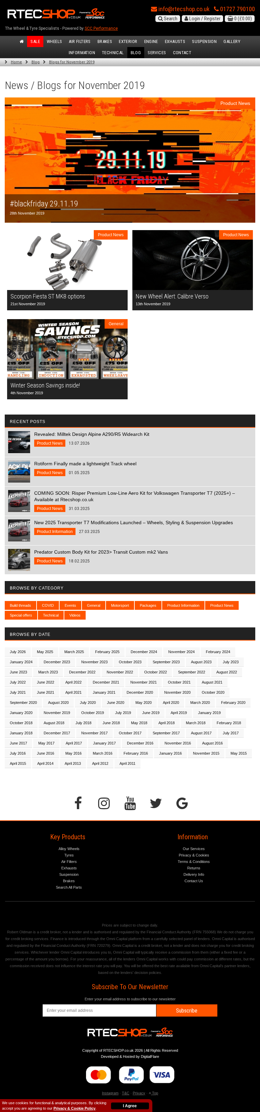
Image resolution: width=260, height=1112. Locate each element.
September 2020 (23, 702)
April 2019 (179, 713)
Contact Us (194, 881)
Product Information (183, 605)
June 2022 (45, 682)
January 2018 (21, 733)
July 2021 (18, 692)
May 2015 (239, 753)
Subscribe (186, 1010)
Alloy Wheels (69, 849)
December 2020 (140, 692)
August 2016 (212, 743)
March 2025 (74, 652)
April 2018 (166, 723)
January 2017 (104, 743)
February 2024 (218, 652)
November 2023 (94, 662)
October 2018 (21, 723)
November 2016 (178, 743)
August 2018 (54, 723)
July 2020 (88, 702)
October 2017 (130, 733)
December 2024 (144, 652)
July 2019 (123, 713)
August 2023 (201, 662)
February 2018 (229, 723)
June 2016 (45, 753)
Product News (222, 605)
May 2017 (46, 743)
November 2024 (181, 652)
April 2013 (73, 763)
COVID (48, 605)
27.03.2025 (133, 527)
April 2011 (127, 763)
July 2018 (83, 723)
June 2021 (45, 692)
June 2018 (111, 723)
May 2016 (73, 753)
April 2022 (73, 682)
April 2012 (100, 763)
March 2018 (195, 723)
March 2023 (48, 672)
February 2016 (136, 753)
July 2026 (18, 652)
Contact (182, 52)
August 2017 (201, 733)
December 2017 (57, 733)
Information (82, 52)
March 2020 (200, 702)
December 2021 (106, 682)
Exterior (128, 41)
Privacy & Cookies (194, 855)
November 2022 (120, 672)
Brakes (105, 41)
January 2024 (21, 662)
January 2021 (104, 692)
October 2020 (213, 692)
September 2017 (166, 733)
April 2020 (171, 702)
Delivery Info (193, 874)
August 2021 (212, 682)
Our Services (194, 849)
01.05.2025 (85, 468)
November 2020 (177, 692)
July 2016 (18, 753)
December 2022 (82, 672)
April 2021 (73, 692)
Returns (193, 868)
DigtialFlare (150, 1056)
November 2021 (143, 682)
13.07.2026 (91, 438)
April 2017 (74, 743)
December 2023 (57, 662)
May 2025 (45, 652)
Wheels (54, 41)
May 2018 (139, 723)
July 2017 (231, 733)
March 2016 (102, 753)
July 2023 (231, 662)
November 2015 (206, 753)
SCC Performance (101, 28)
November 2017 (94, 733)
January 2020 (21, 713)
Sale (35, 41)
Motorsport (120, 605)
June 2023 (18, 672)
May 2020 (143, 702)
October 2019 (92, 713)
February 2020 (233, 702)
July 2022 (18, 682)
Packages (148, 605)
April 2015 (18, 763)
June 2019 (150, 713)
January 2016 (170, 753)
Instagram (110, 1093)
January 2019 (209, 713)
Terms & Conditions (194, 862)
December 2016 (140, 743)
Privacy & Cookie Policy (74, 1108)
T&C (125, 1093)
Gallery (231, 41)
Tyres (69, 855)
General (93, 605)
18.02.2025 (101, 556)
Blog (136, 52)
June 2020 (115, 702)
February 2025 (107, 652)
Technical (113, 52)
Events (70, 605)
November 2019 (57, 713)
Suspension (204, 41)
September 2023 (166, 662)
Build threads (20, 605)
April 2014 (45, 763)
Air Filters (79, 41)
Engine (151, 41)
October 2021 (179, 682)
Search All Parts (69, 887)
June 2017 (18, 743)
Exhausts (175, 41)
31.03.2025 (134, 500)
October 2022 (155, 672)
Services (157, 52)
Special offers (21, 615)
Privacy (139, 1093)
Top (154, 1093)
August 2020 (58, 702)
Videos (75, 615)
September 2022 (191, 672)
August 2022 (226, 672)
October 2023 (130, 662)
